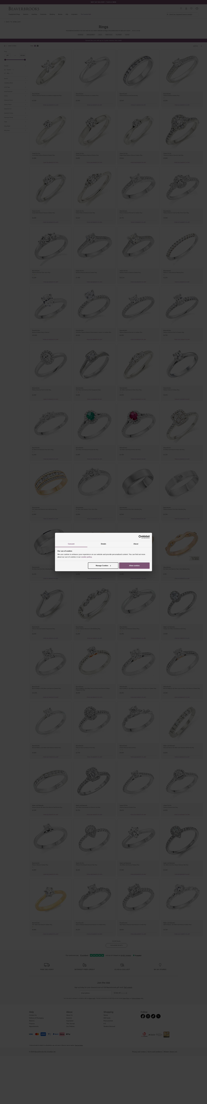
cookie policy (86, 557)
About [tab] (135, 544)
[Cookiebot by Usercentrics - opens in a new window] (140, 537)
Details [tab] (103, 544)
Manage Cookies (102, 565)
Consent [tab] (71, 544)
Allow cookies (134, 565)
